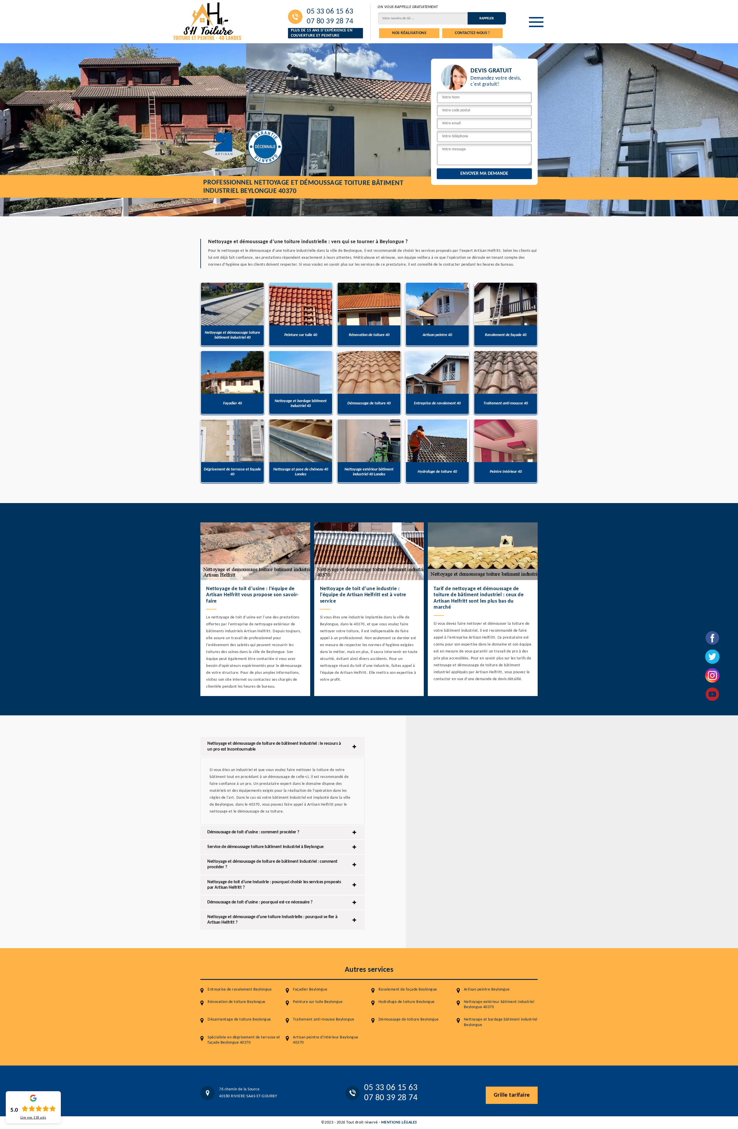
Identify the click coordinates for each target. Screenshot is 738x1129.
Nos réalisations (409, 33)
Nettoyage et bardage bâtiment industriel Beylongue (500, 1022)
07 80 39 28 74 (330, 21)
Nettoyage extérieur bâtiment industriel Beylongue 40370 (499, 1004)
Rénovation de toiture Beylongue (237, 1002)
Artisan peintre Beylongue (487, 989)
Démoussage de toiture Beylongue (409, 1019)
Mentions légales (399, 1122)
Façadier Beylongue (310, 989)
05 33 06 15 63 (330, 11)
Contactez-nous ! (472, 33)
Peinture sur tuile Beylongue (317, 1002)
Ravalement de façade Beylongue (408, 989)
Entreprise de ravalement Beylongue (240, 989)
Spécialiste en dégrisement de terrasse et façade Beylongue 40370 (244, 1040)
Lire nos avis (33, 1117)
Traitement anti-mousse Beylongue (323, 1019)
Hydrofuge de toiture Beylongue (407, 1002)
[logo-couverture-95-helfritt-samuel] (208, 20)
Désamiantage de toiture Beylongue (239, 1019)
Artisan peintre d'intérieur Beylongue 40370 (325, 1040)
